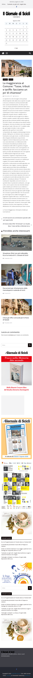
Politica (11, 79)
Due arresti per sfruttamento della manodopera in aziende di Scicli (15, 289)
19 (13, 37)
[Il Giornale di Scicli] (3, 53)
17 (6, 37)
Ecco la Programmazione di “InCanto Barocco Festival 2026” (16, 542)
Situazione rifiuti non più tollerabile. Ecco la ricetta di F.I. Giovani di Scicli (15, 254)
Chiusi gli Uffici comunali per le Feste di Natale (16, 319)
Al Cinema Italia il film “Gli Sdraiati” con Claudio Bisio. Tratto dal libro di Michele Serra (16, 225)
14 (20, 33)
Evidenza (5, 79)
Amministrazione (5, 656)
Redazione (16, 96)
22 (23, 37)
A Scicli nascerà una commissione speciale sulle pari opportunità (17, 219)
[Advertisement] (12, 405)
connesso (11, 335)
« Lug (15, 48)
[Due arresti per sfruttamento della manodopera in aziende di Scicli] (16, 265)
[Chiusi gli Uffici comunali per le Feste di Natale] (16, 300)
